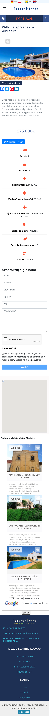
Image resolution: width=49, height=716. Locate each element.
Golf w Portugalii (24, 656)
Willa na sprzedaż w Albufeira (24, 578)
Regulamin (24, 698)
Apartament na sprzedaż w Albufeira (24, 476)
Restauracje (24, 662)
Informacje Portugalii (24, 667)
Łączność (24, 692)
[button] (3, 63)
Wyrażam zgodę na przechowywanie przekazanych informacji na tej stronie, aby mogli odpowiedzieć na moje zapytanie (23, 356)
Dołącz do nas (24, 672)
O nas (24, 687)
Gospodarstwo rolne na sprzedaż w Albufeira (24, 527)
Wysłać (24, 367)
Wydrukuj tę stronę (11, 83)
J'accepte (24, 711)
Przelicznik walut (14, 142)
